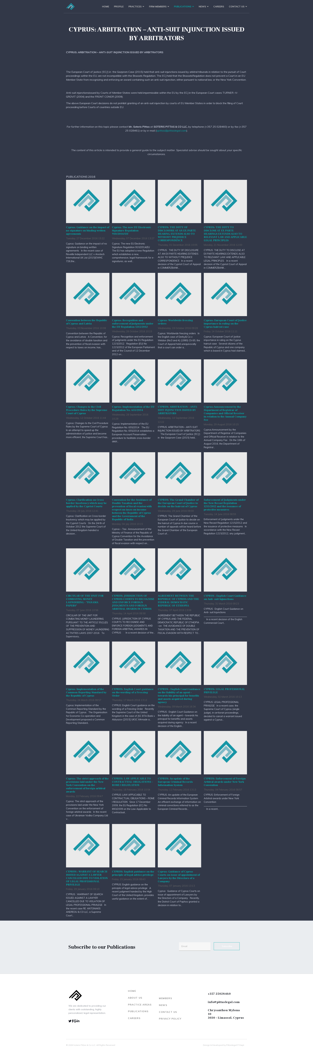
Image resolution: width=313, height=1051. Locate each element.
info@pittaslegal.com (224, 1002)
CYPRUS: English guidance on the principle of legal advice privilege (133, 873)
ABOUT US (135, 997)
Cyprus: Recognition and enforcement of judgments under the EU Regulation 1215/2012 (132, 324)
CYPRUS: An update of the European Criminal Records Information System (175, 782)
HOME (132, 990)
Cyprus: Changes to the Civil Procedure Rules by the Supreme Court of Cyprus (86, 410)
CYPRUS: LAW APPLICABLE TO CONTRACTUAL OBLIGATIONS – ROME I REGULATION (132, 782)
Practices (135, 6)
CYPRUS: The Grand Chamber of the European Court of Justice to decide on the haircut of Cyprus (178, 503)
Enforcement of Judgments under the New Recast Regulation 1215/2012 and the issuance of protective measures (225, 504)
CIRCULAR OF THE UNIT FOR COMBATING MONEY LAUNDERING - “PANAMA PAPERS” (85, 600)
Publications (182, 6)
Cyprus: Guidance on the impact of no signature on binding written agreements (87, 230)
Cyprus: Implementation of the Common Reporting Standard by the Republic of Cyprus (86, 692)
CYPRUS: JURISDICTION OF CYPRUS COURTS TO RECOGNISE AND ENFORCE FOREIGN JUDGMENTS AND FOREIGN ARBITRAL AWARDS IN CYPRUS (133, 602)
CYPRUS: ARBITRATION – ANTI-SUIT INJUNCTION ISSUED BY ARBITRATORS (178, 410)
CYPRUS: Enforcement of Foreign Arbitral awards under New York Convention (225, 782)
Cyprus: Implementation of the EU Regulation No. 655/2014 (133, 408)
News (202, 6)
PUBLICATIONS (138, 1011)
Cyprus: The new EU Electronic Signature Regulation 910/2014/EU (131, 230)
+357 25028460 (219, 994)
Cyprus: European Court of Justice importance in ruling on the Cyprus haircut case (225, 324)
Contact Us (236, 6)
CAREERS (134, 1018)
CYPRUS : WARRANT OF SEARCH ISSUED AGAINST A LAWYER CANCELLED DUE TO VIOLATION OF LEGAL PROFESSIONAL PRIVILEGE (87, 878)
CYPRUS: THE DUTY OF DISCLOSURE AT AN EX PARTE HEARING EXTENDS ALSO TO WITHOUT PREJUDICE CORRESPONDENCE (177, 234)
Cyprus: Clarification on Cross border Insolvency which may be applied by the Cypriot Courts (86, 503)
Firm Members (157, 6)
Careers (218, 6)
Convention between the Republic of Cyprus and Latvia (86, 322)
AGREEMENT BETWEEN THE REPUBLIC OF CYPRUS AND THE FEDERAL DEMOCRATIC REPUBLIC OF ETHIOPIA (178, 600)
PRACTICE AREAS (139, 1004)
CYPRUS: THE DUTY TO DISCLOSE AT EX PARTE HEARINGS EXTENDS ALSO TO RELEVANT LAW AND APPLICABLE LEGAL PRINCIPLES (225, 234)
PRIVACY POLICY (170, 1018)
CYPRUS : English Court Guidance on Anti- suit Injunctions (225, 597)
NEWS (163, 1005)
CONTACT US (168, 1012)
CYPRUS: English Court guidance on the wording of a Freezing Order (133, 692)
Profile (119, 6)
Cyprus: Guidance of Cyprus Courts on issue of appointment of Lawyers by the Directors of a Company (179, 876)
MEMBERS (165, 998)
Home (105, 6)
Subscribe (226, 946)
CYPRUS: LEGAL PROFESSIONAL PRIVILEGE (224, 691)
